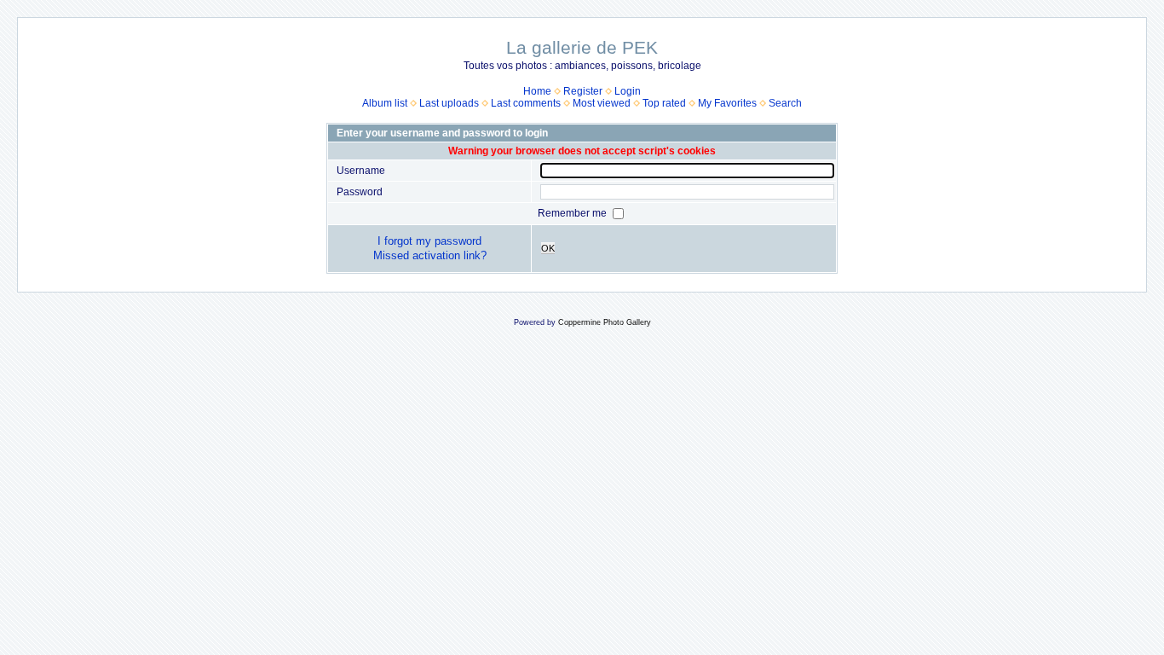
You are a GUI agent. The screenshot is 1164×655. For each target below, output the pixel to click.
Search (785, 103)
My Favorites (727, 103)
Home (537, 91)
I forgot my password (429, 241)
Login (627, 91)
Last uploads (449, 103)
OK (548, 248)
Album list (384, 103)
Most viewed (602, 103)
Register (582, 91)
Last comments (526, 103)
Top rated (664, 103)
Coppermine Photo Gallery (604, 322)
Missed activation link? (430, 255)
